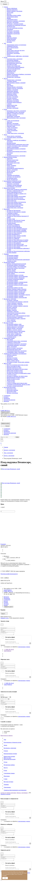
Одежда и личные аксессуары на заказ (17, 383)
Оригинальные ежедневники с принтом (17, 301)
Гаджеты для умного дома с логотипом (17, 146)
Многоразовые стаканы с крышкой (16, 82)
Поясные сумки (11, 126)
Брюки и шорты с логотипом (14, 11)
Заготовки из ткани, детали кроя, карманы (18, 362)
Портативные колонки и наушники (16, 148)
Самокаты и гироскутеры (13, 342)
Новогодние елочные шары (14, 203)
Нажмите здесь (5, 618)
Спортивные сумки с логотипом (15, 352)
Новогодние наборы (12, 195)
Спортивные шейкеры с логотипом (16, 345)
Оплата (6, 605)
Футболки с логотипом (13, 30)
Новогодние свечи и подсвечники (16, 199)
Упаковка (6, 254)
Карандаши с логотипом (13, 116)
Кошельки (9, 164)
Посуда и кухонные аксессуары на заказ (17, 365)
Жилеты (9, 14)
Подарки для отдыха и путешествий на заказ (19, 373)
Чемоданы (9, 122)
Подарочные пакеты (12, 258)
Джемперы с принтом (12, 311)
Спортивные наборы (12, 280)
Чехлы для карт (11, 171)
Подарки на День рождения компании (17, 228)
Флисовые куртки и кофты (14, 15)
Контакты (6, 401)
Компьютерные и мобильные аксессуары (18, 144)
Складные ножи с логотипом (14, 59)
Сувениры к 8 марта (12, 213)
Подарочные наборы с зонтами (15, 296)
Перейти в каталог (5, 794)
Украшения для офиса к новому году (16, 193)
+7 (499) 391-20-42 (9, 649)
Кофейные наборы (12, 94)
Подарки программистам (13, 226)
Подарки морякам (11, 252)
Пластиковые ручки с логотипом (15, 112)
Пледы (8, 54)
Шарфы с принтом (12, 310)
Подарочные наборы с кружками (15, 293)
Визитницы (10, 172)
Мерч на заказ (7, 363)
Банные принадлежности (13, 61)
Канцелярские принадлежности (15, 168)
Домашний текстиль (12, 46)
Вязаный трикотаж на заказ (14, 367)
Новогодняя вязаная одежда (14, 192)
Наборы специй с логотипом (14, 328)
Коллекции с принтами (10, 299)
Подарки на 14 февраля (13, 238)
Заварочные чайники (12, 91)
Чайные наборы (11, 106)
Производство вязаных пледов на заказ (17, 369)
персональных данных (24, 646)
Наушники (10, 150)
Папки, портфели (11, 165)
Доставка (6, 603)
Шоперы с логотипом (12, 123)
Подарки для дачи (11, 70)
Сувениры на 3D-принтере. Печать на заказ (18, 384)
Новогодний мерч (11, 308)
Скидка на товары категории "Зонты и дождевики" (14, 792)
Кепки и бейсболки (12, 8)
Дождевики (10, 29)
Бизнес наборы (11, 273)
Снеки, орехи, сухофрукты (14, 334)
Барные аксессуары (12, 105)
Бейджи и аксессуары (12, 160)
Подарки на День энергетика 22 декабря (17, 240)
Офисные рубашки (12, 37)
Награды (9, 174)
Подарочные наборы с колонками (16, 272)
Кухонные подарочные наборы (15, 279)
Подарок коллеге (11, 223)
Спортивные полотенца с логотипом (16, 343)
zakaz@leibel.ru (8, 590)
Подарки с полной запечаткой (15, 386)
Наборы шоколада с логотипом (15, 327)
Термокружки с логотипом (14, 80)
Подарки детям (11, 219)
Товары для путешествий (13, 66)
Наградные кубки (11, 391)
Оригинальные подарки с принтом (16, 318)
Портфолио (7, 398)
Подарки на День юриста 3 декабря (16, 212)
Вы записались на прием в (8, 728)
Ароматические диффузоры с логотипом (17, 56)
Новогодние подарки (9, 188)
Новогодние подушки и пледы (15, 197)
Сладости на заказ (11, 374)
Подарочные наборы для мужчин (15, 268)
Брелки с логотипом (12, 169)
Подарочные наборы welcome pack (16, 292)
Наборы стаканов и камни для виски (16, 289)
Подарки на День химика (13, 247)
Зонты (5, 134)
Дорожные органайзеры (13, 175)
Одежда (6, 7)
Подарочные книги (12, 178)
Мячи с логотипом (12, 346)
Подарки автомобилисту (13, 234)
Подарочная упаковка (12, 255)
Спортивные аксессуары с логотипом (17, 341)
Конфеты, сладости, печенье (14, 329)
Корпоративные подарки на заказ (16, 377)
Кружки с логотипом (12, 96)
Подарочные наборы (9, 262)
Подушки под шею (12, 64)
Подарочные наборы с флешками (15, 277)
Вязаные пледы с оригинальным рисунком (18, 315)
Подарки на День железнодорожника (17, 231)
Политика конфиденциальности (9, 574)
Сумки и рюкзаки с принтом (14, 303)
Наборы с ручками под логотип (15, 113)
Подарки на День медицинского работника (18, 251)
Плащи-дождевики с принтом (15, 304)
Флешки (9, 154)
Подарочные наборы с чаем (14, 324)
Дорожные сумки (11, 129)
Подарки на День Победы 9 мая (15, 244)
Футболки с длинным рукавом (15, 23)
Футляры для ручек (12, 115)
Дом (5, 43)
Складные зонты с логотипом (15, 137)
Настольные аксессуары (13, 162)
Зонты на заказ (11, 380)
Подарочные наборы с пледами (15, 275)
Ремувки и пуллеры (12, 357)
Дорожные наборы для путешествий (16, 266)
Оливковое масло (11, 336)
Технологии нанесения (10, 433)
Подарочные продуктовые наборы (16, 331)
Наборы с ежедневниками (14, 182)
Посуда (6, 78)
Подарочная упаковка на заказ (15, 372)
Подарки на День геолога (13, 237)
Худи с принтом (11, 320)
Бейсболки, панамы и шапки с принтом (17, 306)
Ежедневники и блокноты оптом (12, 181)
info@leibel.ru (7, 650)
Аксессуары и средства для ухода (15, 50)
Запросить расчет (5, 412)
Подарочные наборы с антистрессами (17, 297)
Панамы (9, 36)
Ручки (5, 109)
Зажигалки (10, 158)
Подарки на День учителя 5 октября (16, 235)
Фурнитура (10, 356)
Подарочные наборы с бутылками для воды (18, 294)
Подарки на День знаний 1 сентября (16, 230)
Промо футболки (11, 39)
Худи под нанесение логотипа (15, 28)
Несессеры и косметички (13, 124)
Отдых (5, 57)
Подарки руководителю (13, 214)
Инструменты (10, 73)
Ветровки (9, 42)
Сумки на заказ (11, 381)
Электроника (7, 139)
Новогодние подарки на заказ (15, 370)
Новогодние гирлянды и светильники (17, 189)
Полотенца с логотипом (13, 53)
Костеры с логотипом (12, 108)
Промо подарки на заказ (13, 379)
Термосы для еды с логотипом (15, 88)
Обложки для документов (14, 176)
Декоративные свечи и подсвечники (16, 44)
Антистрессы (10, 167)
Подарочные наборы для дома (15, 287)
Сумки (5, 119)
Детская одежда (11, 40)
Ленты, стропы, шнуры (13, 360)
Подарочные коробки (12, 256)
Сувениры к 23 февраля (13, 224)
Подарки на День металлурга (14, 221)
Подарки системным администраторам (17, 241)
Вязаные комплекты (12, 9)
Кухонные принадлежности (14, 102)
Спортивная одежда (12, 19)
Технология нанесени (9, 399)
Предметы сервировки (13, 92)
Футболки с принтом (12, 300)
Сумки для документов (13, 120)
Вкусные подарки (8, 322)
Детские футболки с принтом (14, 317)
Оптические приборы (12, 60)
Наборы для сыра (11, 269)
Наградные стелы (11, 388)
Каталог (6, 601)
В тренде (6, 397)
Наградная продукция (9, 387)
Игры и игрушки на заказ (13, 366)
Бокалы (9, 84)
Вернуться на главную (7, 735)
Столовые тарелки (12, 81)
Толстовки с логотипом (13, 32)
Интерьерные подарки (13, 51)
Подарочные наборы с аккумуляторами (17, 276)
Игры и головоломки (12, 75)
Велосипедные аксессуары (14, 349)
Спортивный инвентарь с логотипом (16, 350)
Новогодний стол (11, 200)
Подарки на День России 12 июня (16, 220)
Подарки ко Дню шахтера (13, 210)
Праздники (7, 209)
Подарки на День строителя (14, 233)
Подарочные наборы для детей (15, 283)
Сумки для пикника (12, 130)
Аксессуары (10, 12)
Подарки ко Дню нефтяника (14, 227)
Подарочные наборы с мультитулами (16, 290)
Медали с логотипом (12, 393)
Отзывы (6, 602)
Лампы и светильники (13, 147)
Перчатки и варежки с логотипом (16, 21)
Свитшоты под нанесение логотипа (16, 25)
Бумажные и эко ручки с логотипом (16, 110)
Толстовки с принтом (12, 314)
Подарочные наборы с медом (14, 332)
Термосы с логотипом (12, 99)
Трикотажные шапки (12, 16)
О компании (7, 395)
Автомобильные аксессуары (14, 63)
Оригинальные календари (14, 206)
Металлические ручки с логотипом (16, 117)
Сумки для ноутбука (12, 127)
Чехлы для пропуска (12, 179)
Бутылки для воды (12, 98)
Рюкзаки (9, 131)
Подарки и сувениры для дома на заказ (17, 376)
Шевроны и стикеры (12, 359)
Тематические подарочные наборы (16, 313)
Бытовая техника (11, 143)
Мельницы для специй (13, 101)
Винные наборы (11, 270)
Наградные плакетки (12, 390)
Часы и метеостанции (12, 47)
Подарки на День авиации (14, 242)
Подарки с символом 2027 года (15, 190)
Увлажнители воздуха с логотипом (16, 155)
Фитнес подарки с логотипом (15, 348)
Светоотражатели (11, 161)
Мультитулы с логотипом (13, 77)
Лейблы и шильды (12, 355)
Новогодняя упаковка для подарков (16, 196)
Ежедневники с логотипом (14, 186)
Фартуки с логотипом (12, 22)
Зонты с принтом (11, 321)
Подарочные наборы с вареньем (15, 325)
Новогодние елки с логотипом (15, 207)
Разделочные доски (12, 95)
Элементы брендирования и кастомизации (15, 353)
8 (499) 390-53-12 (5, 410)
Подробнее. (4, 875)
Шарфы (9, 18)
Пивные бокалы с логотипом (14, 87)
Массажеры (10, 339)
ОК (5, 878)
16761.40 (8, 545)
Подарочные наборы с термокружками (17, 282)
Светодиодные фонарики (13, 68)
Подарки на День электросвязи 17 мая (17, 245)
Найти (17, 437)
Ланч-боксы (10, 85)
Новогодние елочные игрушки (15, 204)
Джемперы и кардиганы (13, 33)
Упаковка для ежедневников (14, 185)
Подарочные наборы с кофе (14, 335)
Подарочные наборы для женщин (16, 265)
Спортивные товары (9, 338)
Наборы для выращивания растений (16, 263)
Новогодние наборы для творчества (16, 202)
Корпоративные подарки (10, 157)
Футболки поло (11, 26)
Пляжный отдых (11, 71)
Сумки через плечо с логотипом (15, 133)
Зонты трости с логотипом (14, 136)
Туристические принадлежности (15, 67)
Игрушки (9, 49)
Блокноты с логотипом (13, 183)
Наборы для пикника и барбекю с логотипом (19, 74)
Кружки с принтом (12, 307)
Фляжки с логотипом (12, 89)
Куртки (9, 35)
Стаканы (9, 103)
